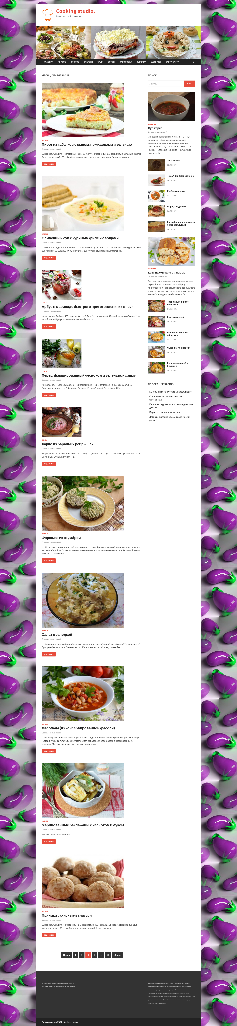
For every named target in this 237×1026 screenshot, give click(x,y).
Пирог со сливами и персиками (164, 412)
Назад (66, 955)
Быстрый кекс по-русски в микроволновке (170, 391)
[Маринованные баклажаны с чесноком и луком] (92, 791)
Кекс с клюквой (175, 317)
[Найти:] (171, 84)
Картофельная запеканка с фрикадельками (181, 223)
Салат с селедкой (57, 634)
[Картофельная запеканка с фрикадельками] (156, 231)
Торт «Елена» (174, 160)
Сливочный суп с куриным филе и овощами (80, 238)
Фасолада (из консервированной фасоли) (78, 728)
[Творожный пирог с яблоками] (156, 311)
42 (108, 955)
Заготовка (126, 62)
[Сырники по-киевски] (156, 357)
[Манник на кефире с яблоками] (156, 342)
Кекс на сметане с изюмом (167, 272)
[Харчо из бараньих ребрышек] (92, 423)
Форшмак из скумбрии (61, 537)
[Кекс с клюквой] (156, 326)
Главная (48, 62)
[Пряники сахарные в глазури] (92, 882)
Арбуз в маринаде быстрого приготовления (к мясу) (87, 306)
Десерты (156, 62)
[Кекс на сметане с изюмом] (171, 266)
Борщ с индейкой (176, 206)
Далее (117, 955)
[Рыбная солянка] (156, 200)
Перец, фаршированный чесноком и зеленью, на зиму (89, 375)
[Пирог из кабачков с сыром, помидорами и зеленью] (92, 111)
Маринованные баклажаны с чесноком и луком (83, 825)
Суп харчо (155, 128)
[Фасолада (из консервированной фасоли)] (92, 694)
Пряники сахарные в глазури (67, 915)
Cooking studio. (75, 11)
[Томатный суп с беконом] (156, 185)
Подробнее (49, 164)
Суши (100, 62)
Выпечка (141, 62)
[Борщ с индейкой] (156, 216)
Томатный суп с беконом (180, 175)
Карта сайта (172, 62)
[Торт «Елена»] (156, 170)
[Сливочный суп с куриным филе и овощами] (92, 204)
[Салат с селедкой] (92, 601)
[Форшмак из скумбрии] (92, 504)
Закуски (88, 62)
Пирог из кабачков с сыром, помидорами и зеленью (87, 144)
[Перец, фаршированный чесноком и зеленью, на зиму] (92, 355)
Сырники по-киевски (178, 347)
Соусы (111, 62)
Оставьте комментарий (51, 149)
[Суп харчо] (171, 122)
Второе (75, 62)
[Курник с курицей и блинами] (156, 372)
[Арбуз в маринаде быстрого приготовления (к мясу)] (92, 286)
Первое (62, 62)
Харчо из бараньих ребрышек (67, 444)
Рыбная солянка (176, 191)
